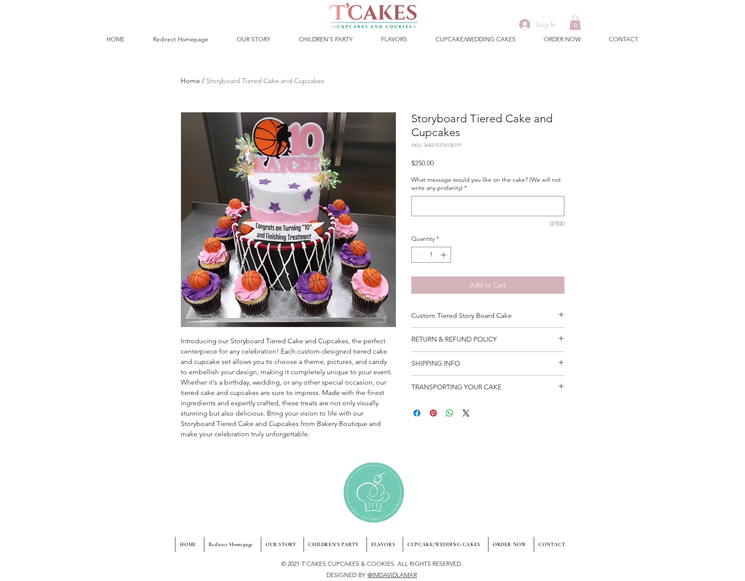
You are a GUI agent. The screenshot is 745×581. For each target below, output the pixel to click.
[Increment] (444, 254)
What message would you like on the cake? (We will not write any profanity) (486, 184)
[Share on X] (466, 413)
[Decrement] (418, 254)
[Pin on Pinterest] (433, 413)
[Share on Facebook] (417, 413)
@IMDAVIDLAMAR (392, 575)
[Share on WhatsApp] (449, 413)
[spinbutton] (431, 254)
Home (190, 81)
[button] (575, 23)
